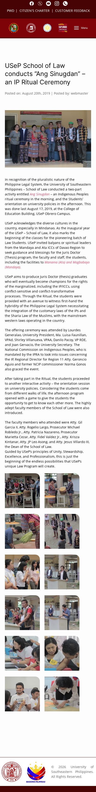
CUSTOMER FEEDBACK (72, 10)
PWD (10, 10)
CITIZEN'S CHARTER (35, 10)
